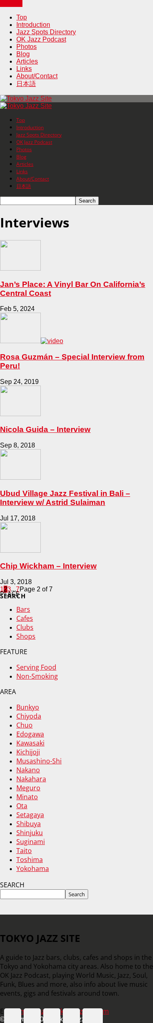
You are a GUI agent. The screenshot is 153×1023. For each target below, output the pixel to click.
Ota (21, 805)
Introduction (33, 24)
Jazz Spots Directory (46, 32)
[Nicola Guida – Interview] (20, 413)
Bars (23, 609)
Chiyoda (28, 716)
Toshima (29, 859)
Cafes (24, 618)
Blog (23, 54)
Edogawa (30, 734)
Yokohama (32, 868)
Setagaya (30, 814)
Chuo (24, 725)
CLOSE (11, 3)
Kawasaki (30, 743)
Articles (27, 61)
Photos (26, 46)
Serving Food (36, 667)
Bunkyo (27, 707)
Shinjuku (29, 832)
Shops (25, 636)
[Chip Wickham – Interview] (20, 550)
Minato (27, 796)
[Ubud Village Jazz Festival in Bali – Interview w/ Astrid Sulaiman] (20, 477)
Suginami (30, 841)
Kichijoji (28, 751)
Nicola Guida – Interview (45, 429)
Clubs (24, 627)
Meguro (28, 787)
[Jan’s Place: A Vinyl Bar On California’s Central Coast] (20, 268)
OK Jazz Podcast (41, 39)
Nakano (28, 769)
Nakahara (31, 778)
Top (21, 17)
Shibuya (28, 823)
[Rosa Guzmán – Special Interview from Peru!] (31, 340)
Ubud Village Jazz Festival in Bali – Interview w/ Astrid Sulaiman (65, 498)
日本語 (26, 83)
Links (24, 68)
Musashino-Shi (39, 760)
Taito (24, 850)
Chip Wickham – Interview (48, 566)
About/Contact (37, 76)
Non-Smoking (37, 676)
